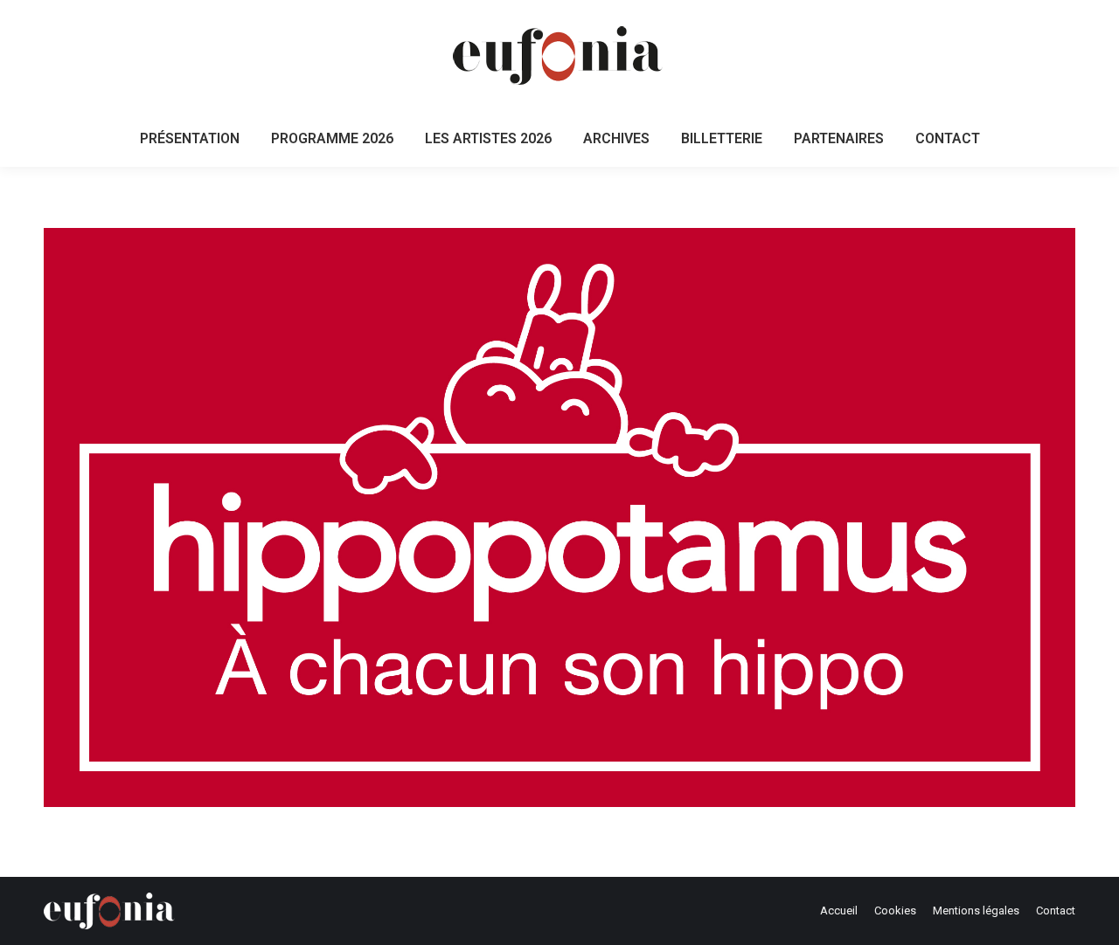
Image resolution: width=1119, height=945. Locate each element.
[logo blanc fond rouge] (559, 517)
